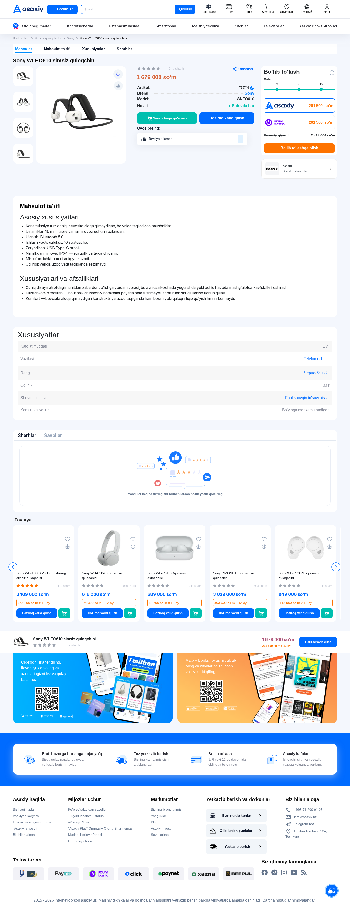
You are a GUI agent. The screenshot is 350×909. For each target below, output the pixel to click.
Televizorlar (273, 26)
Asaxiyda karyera (26, 816)
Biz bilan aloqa (24, 834)
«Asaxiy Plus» (78, 822)
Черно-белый (316, 373)
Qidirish (185, 9)
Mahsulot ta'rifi (57, 49)
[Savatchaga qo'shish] (64, 613)
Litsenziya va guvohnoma (32, 822)
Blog (154, 822)
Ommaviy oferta (80, 841)
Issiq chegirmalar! (36, 26)
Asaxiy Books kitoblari (318, 26)
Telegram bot (303, 824)
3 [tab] (277, 84)
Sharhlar (124, 49)
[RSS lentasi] (304, 872)
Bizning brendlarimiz (166, 809)
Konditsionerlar (80, 26)
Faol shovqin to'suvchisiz (306, 398)
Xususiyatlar (93, 49)
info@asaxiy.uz (305, 817)
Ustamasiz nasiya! (124, 26)
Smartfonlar (166, 26)
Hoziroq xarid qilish (226, 118)
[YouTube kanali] (293, 872)
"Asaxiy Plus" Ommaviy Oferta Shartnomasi (100, 828)
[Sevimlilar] (118, 74)
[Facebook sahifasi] (264, 872)
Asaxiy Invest (161, 828)
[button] (336, 567)
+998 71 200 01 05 (308, 810)
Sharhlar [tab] (27, 435)
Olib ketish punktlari (236, 831)
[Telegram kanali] (274, 872)
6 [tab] (299, 84)
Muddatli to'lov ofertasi (85, 834)
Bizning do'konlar (236, 815)
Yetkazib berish (237, 847)
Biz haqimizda (23, 809)
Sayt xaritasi (160, 834)
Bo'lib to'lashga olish (299, 148)
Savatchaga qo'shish (170, 118)
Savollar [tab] (53, 435)
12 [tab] (321, 84)
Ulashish (245, 69)
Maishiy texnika (205, 26)
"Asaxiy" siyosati (25, 828)
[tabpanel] (175, 476)
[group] (81, 112)
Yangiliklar (158, 816)
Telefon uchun (316, 359)
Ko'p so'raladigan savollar (87, 809)
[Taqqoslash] (118, 85)
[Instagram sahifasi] (284, 872)
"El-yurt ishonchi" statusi (86, 816)
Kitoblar (241, 26)
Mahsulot (23, 49)
